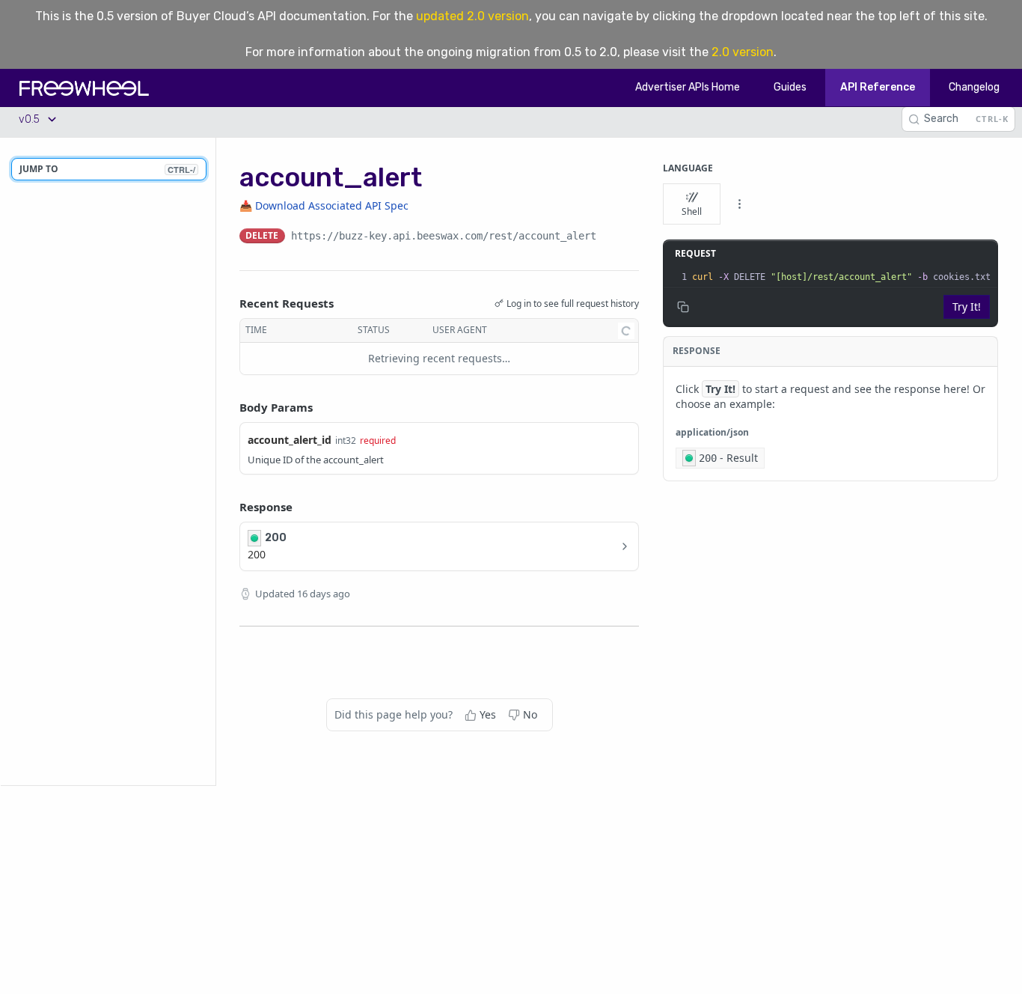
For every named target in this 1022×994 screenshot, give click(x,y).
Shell (692, 211)
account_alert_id (289, 440)
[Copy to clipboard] (611, 237)
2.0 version (743, 52)
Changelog (974, 87)
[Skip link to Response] (228, 506)
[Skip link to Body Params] (228, 407)
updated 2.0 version (472, 16)
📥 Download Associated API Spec (324, 205)
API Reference (877, 87)
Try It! (966, 306)
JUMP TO (107, 168)
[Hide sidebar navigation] (212, 461)
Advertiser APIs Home (687, 87)
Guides (790, 87)
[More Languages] (739, 204)
